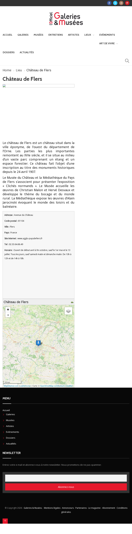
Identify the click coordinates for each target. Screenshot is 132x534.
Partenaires (81, 507)
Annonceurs (68, 507)
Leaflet (22, 385)
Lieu (19, 70)
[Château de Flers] (38, 343)
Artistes (73, 34)
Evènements (107, 34)
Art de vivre (107, 43)
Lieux (87, 34)
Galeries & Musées (33, 507)
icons (28, 385)
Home (7, 70)
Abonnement (108, 507)
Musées (38, 34)
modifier (69, 385)
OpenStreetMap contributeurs (52, 385)
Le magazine (94, 507)
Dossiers (9, 52)
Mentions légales (52, 507)
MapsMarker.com (11, 385)
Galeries (23, 34)
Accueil (7, 34)
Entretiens (55, 34)
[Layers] (68, 311)
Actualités (27, 52)
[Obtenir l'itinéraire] (72, 302)
